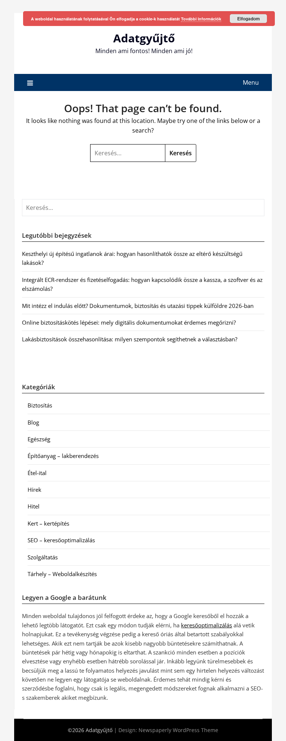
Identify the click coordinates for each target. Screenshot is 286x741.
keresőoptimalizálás (206, 625)
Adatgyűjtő (144, 38)
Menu (251, 82)
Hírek (34, 489)
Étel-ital (37, 473)
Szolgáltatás (43, 557)
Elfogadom (248, 18)
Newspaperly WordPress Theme (178, 730)
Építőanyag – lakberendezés (63, 455)
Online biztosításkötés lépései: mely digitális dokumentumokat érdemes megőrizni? (129, 322)
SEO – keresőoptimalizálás (61, 540)
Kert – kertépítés (48, 523)
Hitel (33, 506)
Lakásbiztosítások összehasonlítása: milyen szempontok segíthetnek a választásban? (129, 339)
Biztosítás (40, 405)
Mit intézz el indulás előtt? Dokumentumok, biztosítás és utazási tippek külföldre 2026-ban (138, 305)
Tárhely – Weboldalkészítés (62, 574)
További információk (201, 19)
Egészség (39, 439)
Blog (33, 422)
